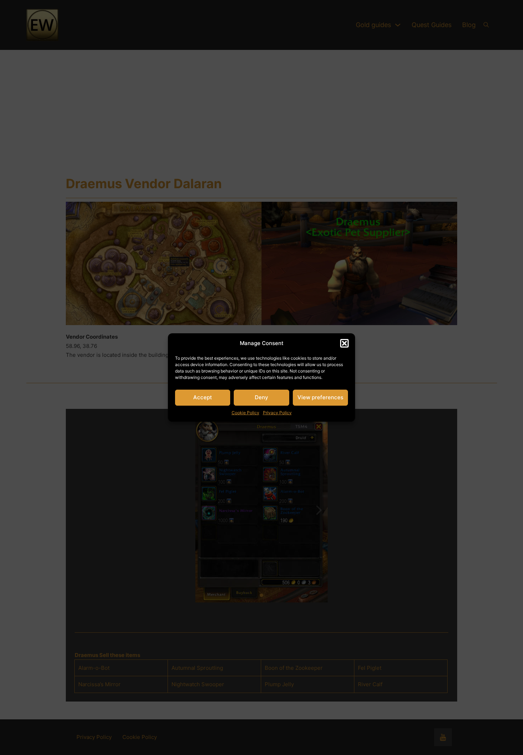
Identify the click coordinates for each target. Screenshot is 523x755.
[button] (344, 343)
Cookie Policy (245, 412)
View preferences (320, 397)
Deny (261, 397)
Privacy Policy (277, 412)
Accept (202, 397)
